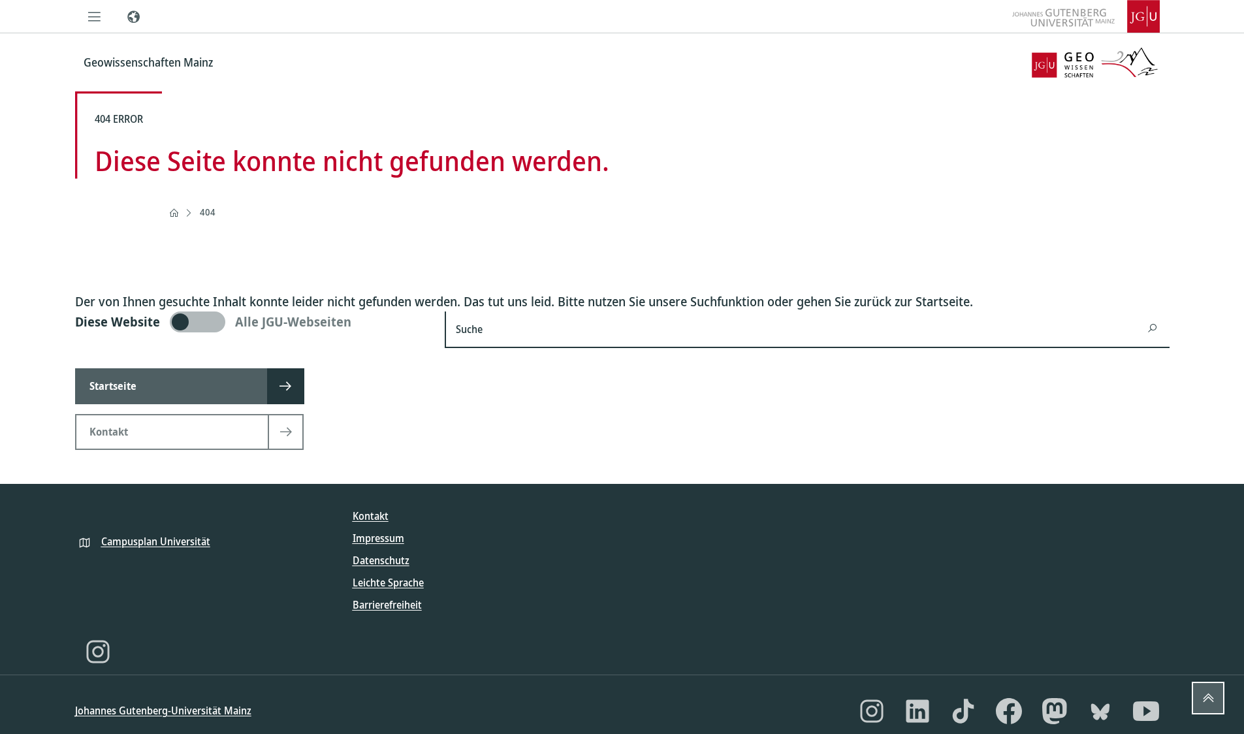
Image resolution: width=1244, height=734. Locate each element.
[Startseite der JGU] (1086, 16)
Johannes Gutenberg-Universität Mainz (163, 710)
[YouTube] (1146, 711)
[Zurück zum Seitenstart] (1208, 698)
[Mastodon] (1055, 711)
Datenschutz (381, 560)
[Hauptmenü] (94, 16)
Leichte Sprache (388, 582)
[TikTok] (963, 711)
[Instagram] (98, 652)
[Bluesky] (1100, 711)
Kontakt (371, 516)
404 (207, 212)
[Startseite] (173, 213)
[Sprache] (133, 16)
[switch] (252, 321)
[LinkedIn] (917, 711)
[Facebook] (1009, 711)
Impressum (378, 538)
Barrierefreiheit (387, 605)
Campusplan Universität (155, 541)
